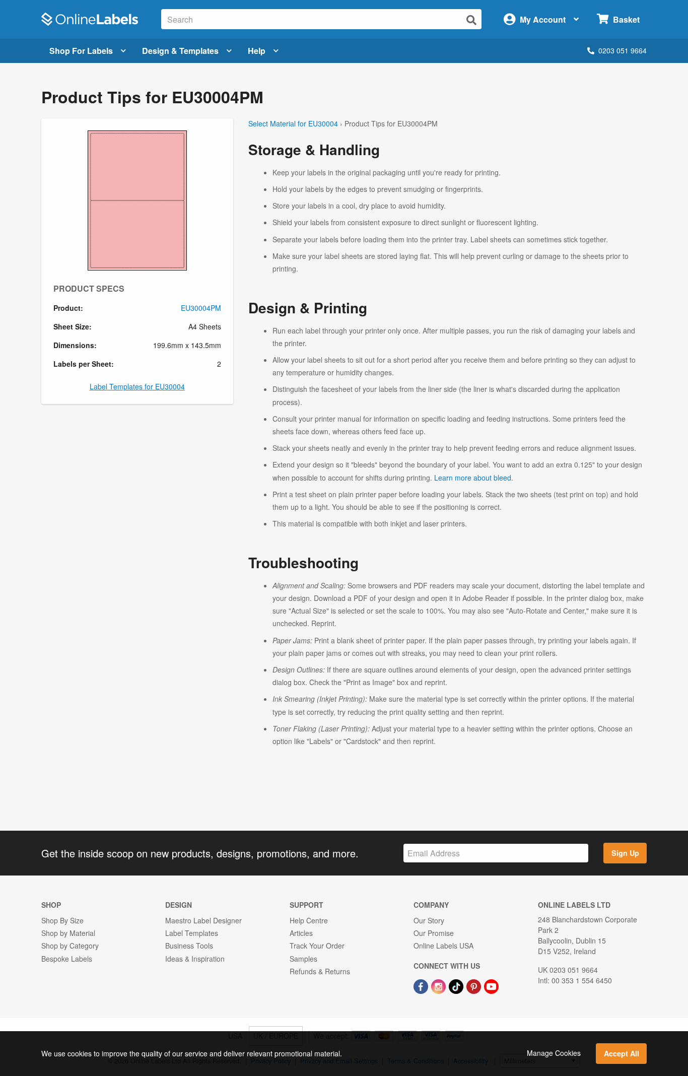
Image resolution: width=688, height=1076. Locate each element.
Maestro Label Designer (203, 920)
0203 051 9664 (622, 50)
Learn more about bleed (472, 478)
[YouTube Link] (491, 985)
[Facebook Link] (422, 985)
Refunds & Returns (320, 971)
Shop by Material (68, 933)
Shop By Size (62, 920)
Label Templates (191, 933)
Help (256, 50)
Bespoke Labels (66, 959)
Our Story (429, 920)
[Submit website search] (471, 20)
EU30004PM (201, 308)
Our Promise (434, 933)
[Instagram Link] (439, 985)
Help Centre (309, 920)
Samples (303, 959)
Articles (301, 933)
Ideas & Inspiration (195, 959)
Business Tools (189, 945)
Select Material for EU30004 (293, 123)
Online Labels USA (443, 945)
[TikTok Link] (457, 985)
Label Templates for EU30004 (137, 386)
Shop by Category (70, 945)
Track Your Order (317, 945)
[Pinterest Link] (474, 985)
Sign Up (625, 853)
